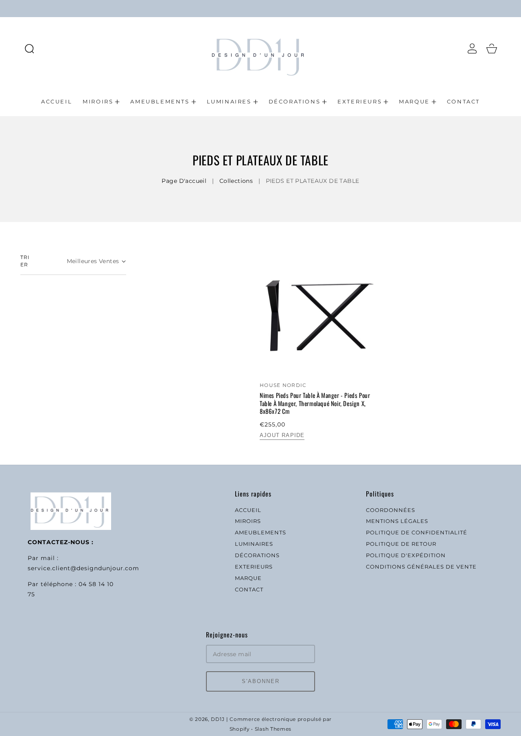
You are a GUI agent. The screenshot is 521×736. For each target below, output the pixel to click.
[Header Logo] (260, 48)
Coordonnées (390, 510)
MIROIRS (248, 521)
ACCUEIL (248, 510)
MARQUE (248, 578)
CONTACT (249, 589)
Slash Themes (273, 729)
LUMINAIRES (254, 543)
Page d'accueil (184, 181)
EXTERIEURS (254, 566)
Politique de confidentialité (416, 532)
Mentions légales (397, 521)
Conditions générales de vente (421, 566)
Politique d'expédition (406, 555)
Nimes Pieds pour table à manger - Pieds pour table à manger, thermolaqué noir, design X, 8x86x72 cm (315, 403)
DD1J (217, 719)
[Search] (29, 48)
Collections (236, 181)
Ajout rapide (282, 435)
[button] (29, 48)
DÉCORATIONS (257, 555)
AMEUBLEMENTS (260, 532)
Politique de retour (401, 543)
